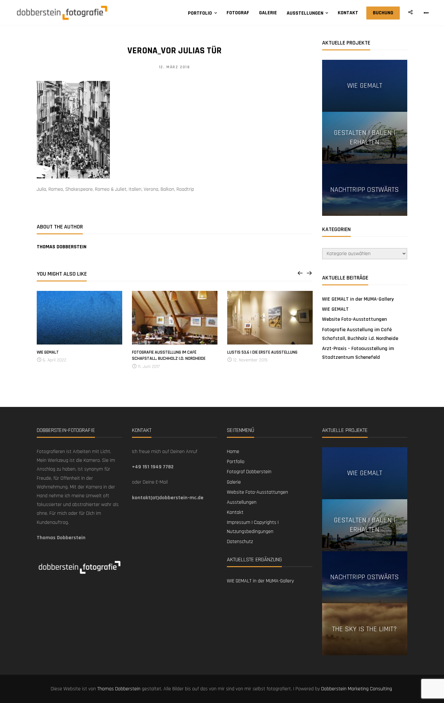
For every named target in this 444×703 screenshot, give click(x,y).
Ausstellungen (305, 13)
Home (233, 451)
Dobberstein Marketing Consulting (357, 688)
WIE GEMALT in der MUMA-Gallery (358, 299)
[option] (79, 328)
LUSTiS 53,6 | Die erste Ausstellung (262, 352)
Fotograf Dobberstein (249, 471)
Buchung (383, 12)
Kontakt (348, 12)
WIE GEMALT (48, 352)
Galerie (268, 12)
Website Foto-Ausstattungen (354, 319)
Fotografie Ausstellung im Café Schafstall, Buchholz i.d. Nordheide (168, 355)
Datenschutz (240, 541)
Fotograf (238, 12)
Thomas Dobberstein (61, 246)
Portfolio (200, 13)
